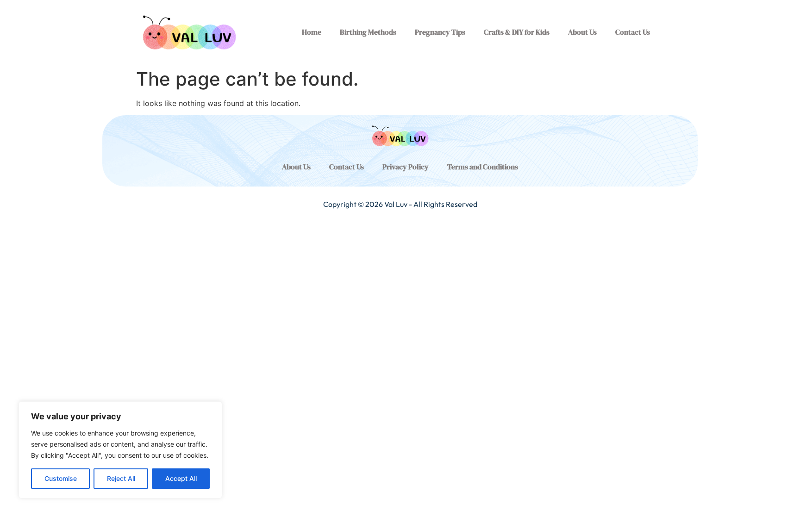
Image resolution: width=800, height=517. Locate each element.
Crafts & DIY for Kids (517, 32)
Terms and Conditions (482, 167)
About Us (582, 32)
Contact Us (632, 32)
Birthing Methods (368, 32)
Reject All (121, 478)
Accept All (181, 478)
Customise (60, 478)
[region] (120, 449)
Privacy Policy (405, 167)
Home (311, 32)
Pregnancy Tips (440, 32)
